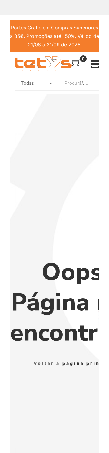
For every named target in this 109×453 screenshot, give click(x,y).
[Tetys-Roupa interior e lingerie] (43, 63)
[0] (76, 64)
